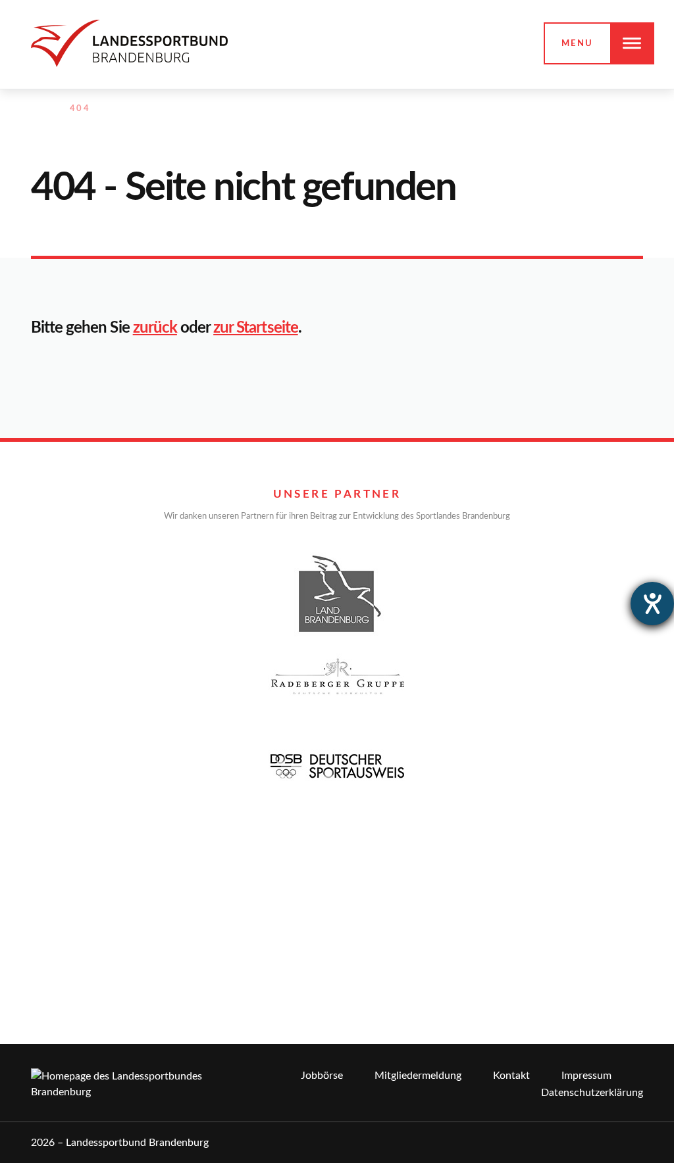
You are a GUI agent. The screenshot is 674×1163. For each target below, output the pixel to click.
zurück (155, 328)
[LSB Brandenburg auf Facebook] (551, 109)
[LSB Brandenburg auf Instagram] (579, 109)
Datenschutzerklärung (592, 1092)
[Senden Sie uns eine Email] (608, 109)
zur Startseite (255, 328)
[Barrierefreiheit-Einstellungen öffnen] (652, 603)
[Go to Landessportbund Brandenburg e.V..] (37, 109)
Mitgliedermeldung (418, 1075)
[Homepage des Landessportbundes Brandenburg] (129, 43)
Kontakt (511, 1075)
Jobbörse (322, 1075)
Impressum (586, 1075)
